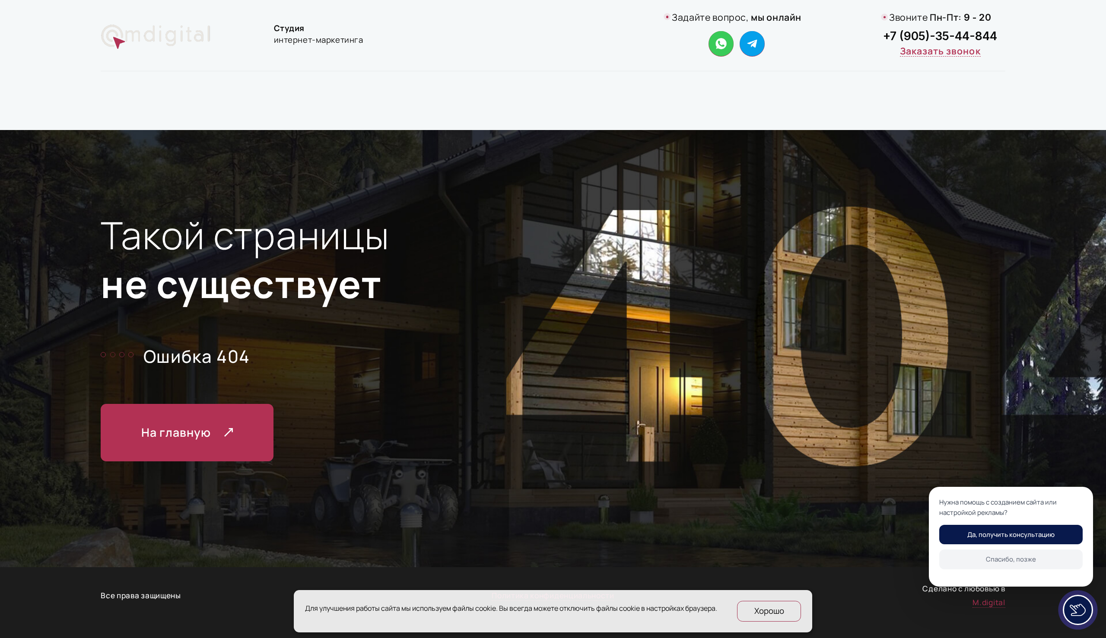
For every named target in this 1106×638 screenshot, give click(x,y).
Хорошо (769, 610)
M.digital (989, 602)
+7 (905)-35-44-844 (940, 36)
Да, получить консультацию (1011, 534)
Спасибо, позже (1011, 559)
